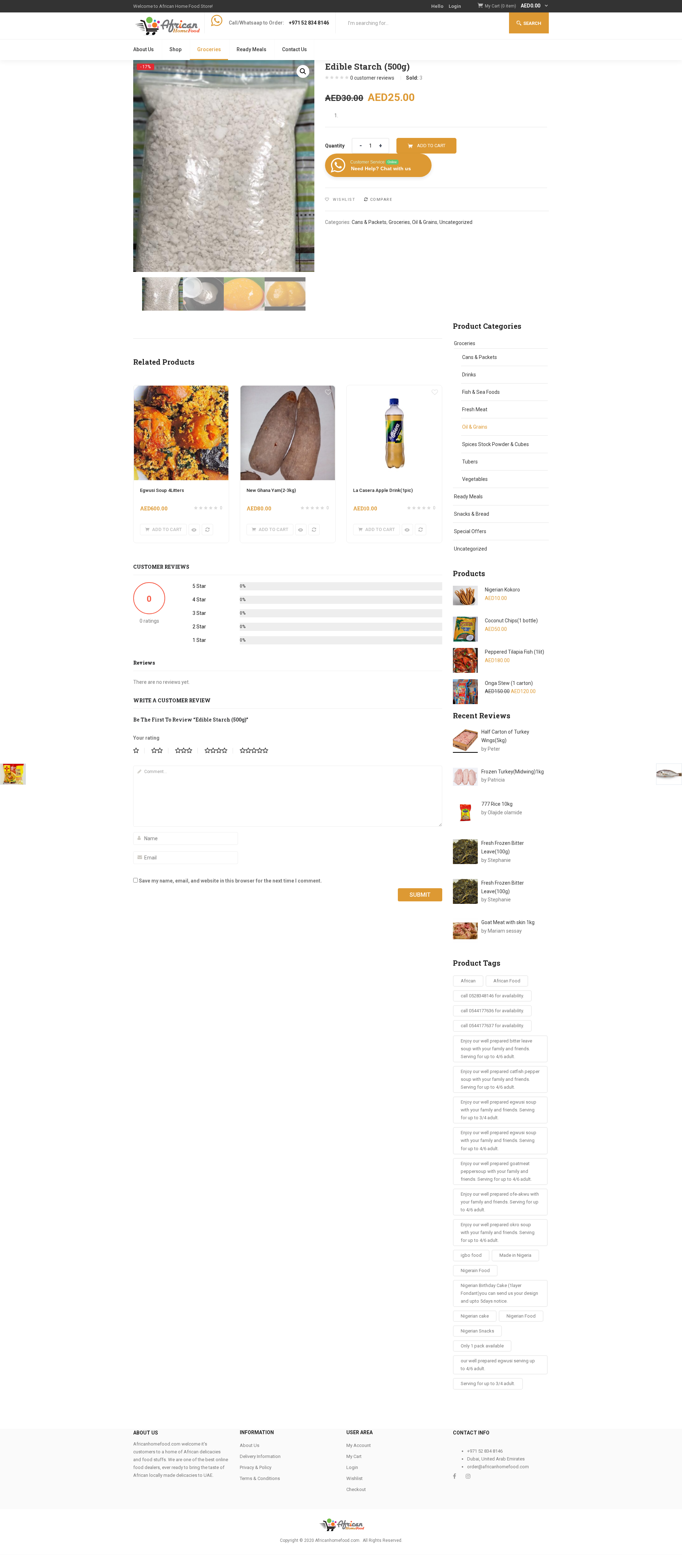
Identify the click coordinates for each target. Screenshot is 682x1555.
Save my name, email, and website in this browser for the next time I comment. (230, 881)
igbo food (471, 1255)
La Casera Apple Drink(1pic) (383, 490)
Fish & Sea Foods (481, 392)
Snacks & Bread (471, 514)
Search (532, 23)
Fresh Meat (474, 409)
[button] (517, 6)
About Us (143, 49)
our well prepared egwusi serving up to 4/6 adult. (498, 1364)
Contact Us (294, 49)
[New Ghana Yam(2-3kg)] (287, 389)
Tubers (470, 462)
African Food (506, 980)
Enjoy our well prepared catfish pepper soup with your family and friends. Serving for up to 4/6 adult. (500, 1079)
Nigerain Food (475, 1270)
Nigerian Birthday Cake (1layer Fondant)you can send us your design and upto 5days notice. (499, 1293)
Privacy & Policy (255, 1467)
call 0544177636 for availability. (492, 1010)
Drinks (469, 374)
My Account (358, 1445)
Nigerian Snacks (477, 1331)
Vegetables (475, 479)
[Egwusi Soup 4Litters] (181, 389)
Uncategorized (455, 222)
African (468, 980)
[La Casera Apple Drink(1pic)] (394, 389)
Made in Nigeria (515, 1255)
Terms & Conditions (260, 1478)
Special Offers (470, 531)
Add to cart (431, 145)
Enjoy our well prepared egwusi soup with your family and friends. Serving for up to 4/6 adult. (498, 1140)
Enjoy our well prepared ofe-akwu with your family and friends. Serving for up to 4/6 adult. (500, 1201)
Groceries (209, 49)
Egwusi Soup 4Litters (162, 490)
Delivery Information (260, 1456)
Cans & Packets (369, 222)
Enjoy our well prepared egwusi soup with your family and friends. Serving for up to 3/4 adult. (498, 1109)
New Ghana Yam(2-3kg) (271, 490)
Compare (381, 199)
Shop (175, 49)
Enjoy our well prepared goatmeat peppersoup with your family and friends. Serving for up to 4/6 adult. (496, 1171)
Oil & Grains (424, 222)
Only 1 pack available (482, 1345)
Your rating (146, 738)
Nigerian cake (475, 1316)
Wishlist (354, 1478)
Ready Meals (251, 49)
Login (455, 6)
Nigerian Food (521, 1316)
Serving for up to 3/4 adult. (488, 1383)
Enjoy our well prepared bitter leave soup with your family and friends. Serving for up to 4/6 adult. (496, 1048)
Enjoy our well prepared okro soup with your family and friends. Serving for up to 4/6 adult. (498, 1232)
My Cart (354, 1456)
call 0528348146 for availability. (492, 995)
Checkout (356, 1489)
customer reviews (372, 78)
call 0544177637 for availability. (492, 1025)
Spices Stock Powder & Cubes (495, 444)
